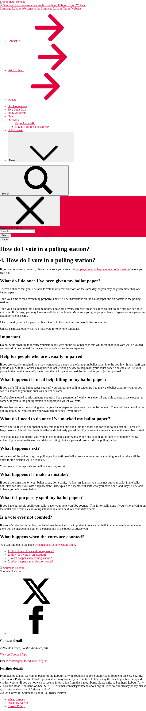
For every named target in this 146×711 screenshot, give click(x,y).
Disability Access (18, 702)
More (12, 160)
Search (5, 235)
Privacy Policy (16, 699)
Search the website (11, 227)
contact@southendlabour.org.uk (28, 661)
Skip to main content (12, 1)
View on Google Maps (13, 654)
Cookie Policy (16, 706)
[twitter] (36, 603)
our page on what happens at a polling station (102, 269)
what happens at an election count (55, 544)
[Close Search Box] (30, 211)
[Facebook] (36, 633)
